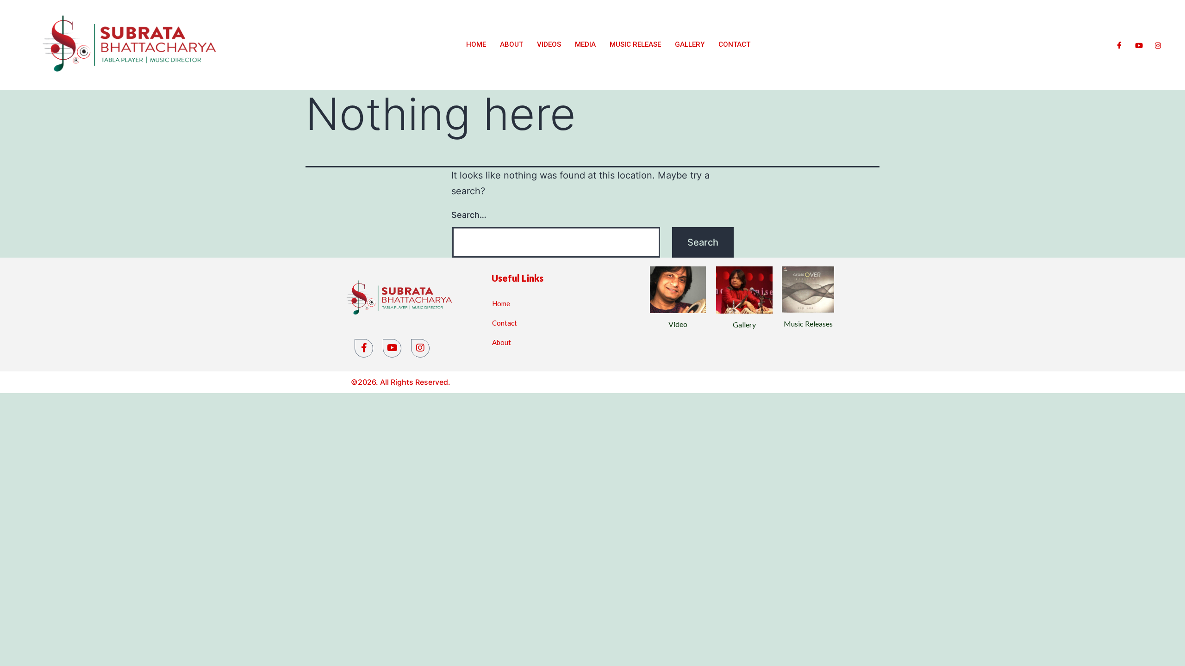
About (511, 44)
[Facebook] (1119, 45)
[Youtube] (1139, 45)
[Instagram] (1158, 45)
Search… (468, 215)
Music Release (635, 44)
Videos (549, 44)
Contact (734, 44)
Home (476, 44)
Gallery (690, 44)
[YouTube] (392, 348)
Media (585, 44)
